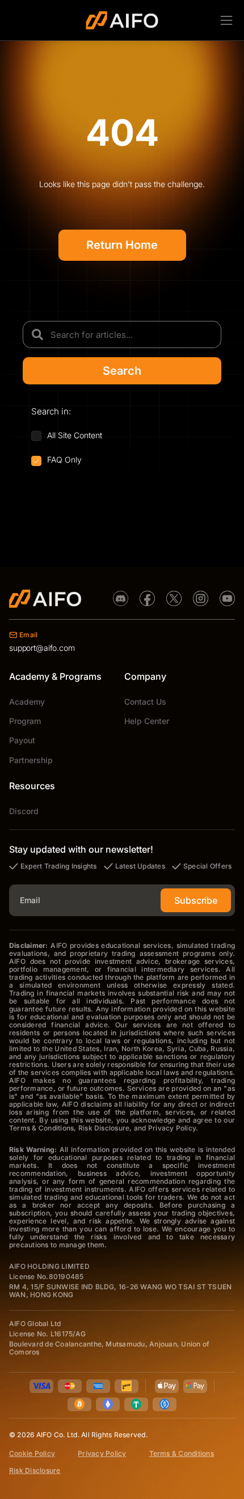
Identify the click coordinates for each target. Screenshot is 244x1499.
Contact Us (145, 701)
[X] (174, 598)
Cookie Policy (32, 1453)
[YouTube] (227, 598)
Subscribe (195, 900)
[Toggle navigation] (226, 20)
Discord (24, 811)
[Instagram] (200, 598)
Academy (27, 701)
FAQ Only (64, 459)
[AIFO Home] (45, 599)
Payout (22, 740)
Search (122, 371)
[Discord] (120, 598)
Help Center (146, 721)
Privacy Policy (102, 1453)
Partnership (31, 760)
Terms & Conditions (181, 1453)
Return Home (122, 245)
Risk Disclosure (35, 1470)
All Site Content (74, 435)
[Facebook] (147, 598)
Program (25, 721)
